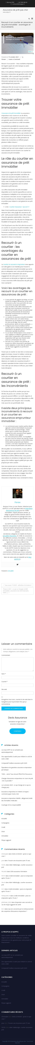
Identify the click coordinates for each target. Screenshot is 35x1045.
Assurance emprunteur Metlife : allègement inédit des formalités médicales (16, 799)
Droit (3, 831)
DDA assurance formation (18, 871)
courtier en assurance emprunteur (14, 264)
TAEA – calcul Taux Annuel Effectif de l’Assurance (16, 774)
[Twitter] (17, 565)
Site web (4, 689)
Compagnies (5, 823)
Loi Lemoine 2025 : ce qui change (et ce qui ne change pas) (16, 786)
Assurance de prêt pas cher (15, 10)
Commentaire (5, 655)
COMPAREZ (17, 731)
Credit (3, 827)
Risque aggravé (6, 840)
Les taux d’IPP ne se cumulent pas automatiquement (12, 751)
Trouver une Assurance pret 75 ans (19, 860)
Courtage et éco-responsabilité (11, 805)
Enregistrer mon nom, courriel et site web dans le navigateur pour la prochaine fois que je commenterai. (16, 702)
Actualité (11, 571)
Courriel (4, 681)
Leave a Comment (14, 59)
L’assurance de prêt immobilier (11, 113)
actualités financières (9, 536)
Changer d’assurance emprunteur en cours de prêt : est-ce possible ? (17, 779)
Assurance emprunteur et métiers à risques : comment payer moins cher (15, 793)
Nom (3, 674)
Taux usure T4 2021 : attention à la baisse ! (18, 585)
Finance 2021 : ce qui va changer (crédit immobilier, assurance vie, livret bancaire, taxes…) (16, 590)
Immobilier (4, 836)
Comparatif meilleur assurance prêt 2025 (14, 763)
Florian (3, 59)
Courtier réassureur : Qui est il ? (19, 207)
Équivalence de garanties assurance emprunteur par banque (16, 769)
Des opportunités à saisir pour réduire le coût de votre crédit (16, 758)
